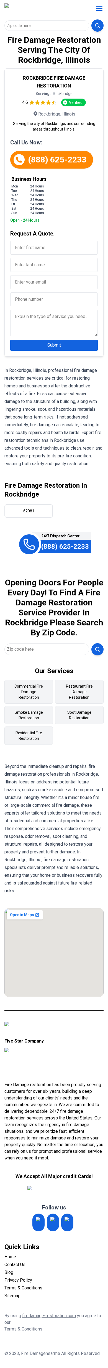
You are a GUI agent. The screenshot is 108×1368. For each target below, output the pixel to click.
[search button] (97, 25)
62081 (28, 511)
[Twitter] (53, 1222)
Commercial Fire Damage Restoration (28, 692)
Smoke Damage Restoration (29, 715)
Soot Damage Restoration (79, 715)
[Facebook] (67, 1222)
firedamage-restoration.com (49, 1315)
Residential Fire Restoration (29, 736)
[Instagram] (38, 1222)
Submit (54, 345)
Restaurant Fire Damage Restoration (79, 692)
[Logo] (39, 8)
